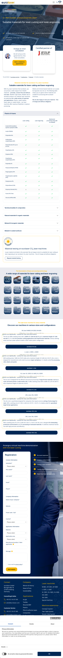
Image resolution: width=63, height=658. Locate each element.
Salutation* (9, 463)
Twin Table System (47, 611)
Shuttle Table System (48, 614)
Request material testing (14, 258)
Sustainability (27, 591)
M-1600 (55, 587)
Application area (10, 536)
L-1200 (44, 589)
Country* (8, 519)
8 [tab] (40, 62)
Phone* (8, 489)
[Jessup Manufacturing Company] (44, 53)
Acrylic (25, 599)
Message (8, 551)
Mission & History (28, 585)
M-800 (44, 587)
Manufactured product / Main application (14, 543)
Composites (26, 613)
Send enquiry (11, 569)
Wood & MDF (27, 605)
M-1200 (49, 587)
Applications (24, 77)
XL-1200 (44, 592)
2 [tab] (40, 60)
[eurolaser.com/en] (26, 2)
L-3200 (49, 589)
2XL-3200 (44, 595)
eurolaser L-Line (31, 368)
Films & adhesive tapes (30, 610)
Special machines (47, 600)
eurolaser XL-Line (31, 389)
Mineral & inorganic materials (14, 223)
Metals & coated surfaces (13, 231)
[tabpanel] (44, 54)
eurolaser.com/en (15, 77)
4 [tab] (45, 60)
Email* (8, 482)
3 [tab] (43, 60)
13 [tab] (41, 65)
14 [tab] (44, 65)
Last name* (9, 476)
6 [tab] (50, 60)
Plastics (25, 607)
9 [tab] (43, 62)
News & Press (27, 588)
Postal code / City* (11, 512)
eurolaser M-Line (31, 346)
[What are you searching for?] (57, 2)
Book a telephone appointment (20, 62)
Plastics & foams (10, 113)
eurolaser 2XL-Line (31, 411)
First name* (9, 469)
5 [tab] (47, 60)
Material (31, 77)
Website (8, 506)
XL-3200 (56, 592)
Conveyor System (47, 609)
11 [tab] (47, 62)
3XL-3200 (44, 597)
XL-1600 (50, 592)
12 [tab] (50, 62)
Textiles (25, 602)
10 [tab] (45, 62)
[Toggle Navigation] (53, 2)
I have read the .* (15, 564)
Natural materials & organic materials (17, 215)
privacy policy (18, 564)
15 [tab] (46, 65)
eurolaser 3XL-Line (31, 432)
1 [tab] (38, 60)
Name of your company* (12, 499)
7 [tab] (38, 62)
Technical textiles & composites (15, 208)
